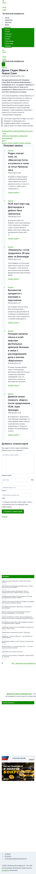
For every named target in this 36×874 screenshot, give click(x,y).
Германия (8, 34)
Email (4, 490)
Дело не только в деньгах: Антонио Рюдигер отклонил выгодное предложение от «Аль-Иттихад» (16, 612)
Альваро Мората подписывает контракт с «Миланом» (16, 632)
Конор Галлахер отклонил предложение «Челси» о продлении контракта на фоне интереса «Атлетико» (16, 592)
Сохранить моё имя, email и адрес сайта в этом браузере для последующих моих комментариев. (17, 504)
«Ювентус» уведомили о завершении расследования (15, 136)
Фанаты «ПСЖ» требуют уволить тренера (16, 142)
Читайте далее (14, 192)
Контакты (8, 856)
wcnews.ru (5, 870)
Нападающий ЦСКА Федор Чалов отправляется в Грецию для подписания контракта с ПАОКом (17, 597)
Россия (7, 29)
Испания (8, 36)
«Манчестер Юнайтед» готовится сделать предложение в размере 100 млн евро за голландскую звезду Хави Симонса (18, 617)
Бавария (5, 131)
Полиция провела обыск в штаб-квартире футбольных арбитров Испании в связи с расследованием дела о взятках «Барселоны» (18, 347)
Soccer (7, 17)
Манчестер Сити (27, 131)
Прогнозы (8, 22)
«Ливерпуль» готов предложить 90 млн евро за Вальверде (19, 253)
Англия (7, 31)
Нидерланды (9, 41)
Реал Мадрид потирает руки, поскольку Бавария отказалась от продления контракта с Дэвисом (17, 623)
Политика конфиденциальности (16, 858)
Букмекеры (9, 20)
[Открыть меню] (3, 64)
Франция (8, 46)
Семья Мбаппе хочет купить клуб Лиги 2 (12, 651)
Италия (7, 39)
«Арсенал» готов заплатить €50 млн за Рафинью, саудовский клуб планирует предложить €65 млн (18, 602)
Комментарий (7, 475)
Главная (8, 854)
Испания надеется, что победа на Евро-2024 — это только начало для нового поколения (17, 647)
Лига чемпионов (15, 131)
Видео (7, 24)
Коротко (4, 67)
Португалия (9, 43)
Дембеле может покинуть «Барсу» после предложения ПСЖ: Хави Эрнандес (19, 403)
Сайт (3, 498)
